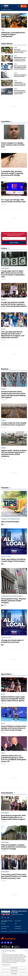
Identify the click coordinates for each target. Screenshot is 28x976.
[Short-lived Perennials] (14, 504)
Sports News (6, 674)
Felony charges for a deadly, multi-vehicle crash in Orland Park (12, 145)
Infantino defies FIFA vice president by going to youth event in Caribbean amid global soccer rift (13, 758)
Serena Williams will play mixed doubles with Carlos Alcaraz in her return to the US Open (13, 728)
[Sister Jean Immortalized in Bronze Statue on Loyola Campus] (7, 50)
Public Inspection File (5, 926)
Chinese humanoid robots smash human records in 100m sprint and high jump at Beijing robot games (13, 394)
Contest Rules (3, 928)
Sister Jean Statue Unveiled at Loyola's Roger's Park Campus (13, 560)
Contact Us (3, 923)
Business (3, 299)
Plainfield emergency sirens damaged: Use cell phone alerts (19, 92)
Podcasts (5, 488)
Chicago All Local (6, 556)
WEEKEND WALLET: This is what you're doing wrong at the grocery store (20, 60)
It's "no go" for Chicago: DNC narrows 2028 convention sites (13, 201)
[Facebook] (2, 918)
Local (2, 29)
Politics (4, 248)
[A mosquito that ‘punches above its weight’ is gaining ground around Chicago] (14, 160)
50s (3, 524)
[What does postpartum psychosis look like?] (7, 75)
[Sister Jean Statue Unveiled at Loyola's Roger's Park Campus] (14, 541)
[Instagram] (8, 918)
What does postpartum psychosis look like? (20, 75)
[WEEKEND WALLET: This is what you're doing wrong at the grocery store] (7, 58)
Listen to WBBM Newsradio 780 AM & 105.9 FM (6, 921)
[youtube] (8, 943)
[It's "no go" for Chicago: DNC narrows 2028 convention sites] (14, 188)
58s (3, 563)
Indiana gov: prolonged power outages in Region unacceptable (13, 34)
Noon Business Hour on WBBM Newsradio (12, 596)
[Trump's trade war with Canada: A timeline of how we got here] (14, 411)
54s (3, 644)
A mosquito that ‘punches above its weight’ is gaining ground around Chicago (12, 173)
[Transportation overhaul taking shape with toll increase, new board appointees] (7, 83)
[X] (5, 918)
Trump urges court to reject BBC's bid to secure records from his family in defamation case (13, 274)
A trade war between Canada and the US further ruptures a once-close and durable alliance (14, 304)
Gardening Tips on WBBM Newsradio (10, 519)
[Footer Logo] (14, 938)
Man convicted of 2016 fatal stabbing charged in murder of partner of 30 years (20, 68)
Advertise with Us (18, 928)
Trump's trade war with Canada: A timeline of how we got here (14, 424)
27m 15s (4, 605)
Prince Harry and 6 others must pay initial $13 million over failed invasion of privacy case (14, 876)
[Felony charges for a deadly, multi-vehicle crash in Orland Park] (14, 132)
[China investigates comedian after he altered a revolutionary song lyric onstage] (14, 832)
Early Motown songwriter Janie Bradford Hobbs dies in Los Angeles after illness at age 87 (13, 817)
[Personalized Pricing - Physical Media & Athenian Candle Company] (14, 581)
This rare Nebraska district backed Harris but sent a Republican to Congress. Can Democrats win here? (12, 335)
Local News (5, 121)
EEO (15, 923)
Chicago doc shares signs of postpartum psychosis (12, 641)
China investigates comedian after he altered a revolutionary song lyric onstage (13, 847)
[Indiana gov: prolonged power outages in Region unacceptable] (14, 20)
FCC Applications (18, 926)
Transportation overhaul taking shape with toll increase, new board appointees (20, 85)
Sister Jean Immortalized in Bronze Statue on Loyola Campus (20, 52)
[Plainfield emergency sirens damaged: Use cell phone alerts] (7, 91)
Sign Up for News (14, 242)
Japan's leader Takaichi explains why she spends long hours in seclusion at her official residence (14, 453)
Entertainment (5, 268)
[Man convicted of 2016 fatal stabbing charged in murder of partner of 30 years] (7, 66)
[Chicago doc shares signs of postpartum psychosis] (14, 622)
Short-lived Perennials (10, 521)
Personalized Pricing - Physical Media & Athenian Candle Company (13, 601)
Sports (3, 694)
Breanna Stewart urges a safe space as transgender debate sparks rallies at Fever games (13, 699)
